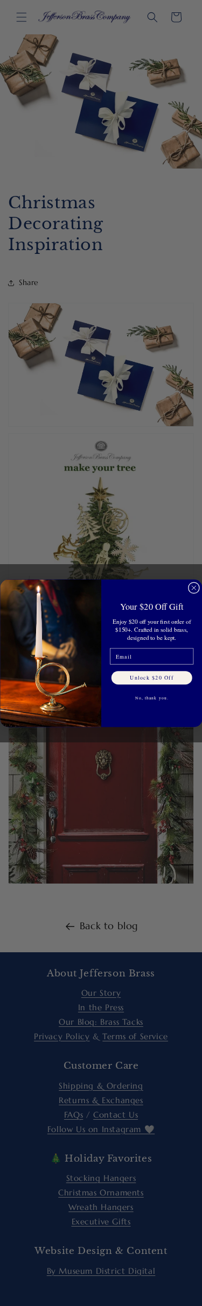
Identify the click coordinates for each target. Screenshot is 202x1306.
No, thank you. (151, 698)
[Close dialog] (194, 587)
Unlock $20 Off (151, 677)
